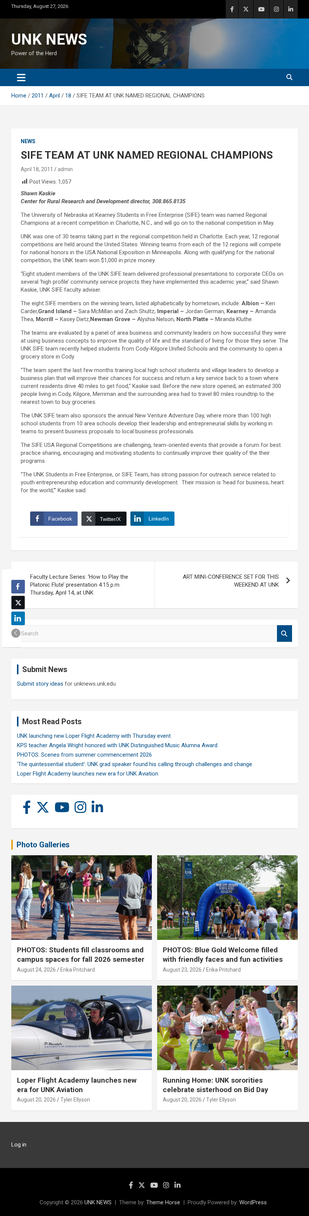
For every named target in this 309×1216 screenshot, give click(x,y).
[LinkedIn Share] (18, 618)
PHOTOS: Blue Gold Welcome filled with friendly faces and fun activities (223, 955)
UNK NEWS (49, 39)
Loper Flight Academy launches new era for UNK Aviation (87, 773)
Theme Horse (163, 1202)
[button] (15, 633)
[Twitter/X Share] (18, 602)
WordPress (253, 1202)
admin (65, 169)
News (28, 141)
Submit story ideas (40, 683)
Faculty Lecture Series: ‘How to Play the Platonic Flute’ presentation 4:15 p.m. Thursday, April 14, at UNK (79, 584)
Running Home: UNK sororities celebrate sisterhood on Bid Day (215, 1085)
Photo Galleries (43, 844)
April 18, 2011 (37, 169)
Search (284, 633)
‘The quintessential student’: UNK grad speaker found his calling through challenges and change (134, 764)
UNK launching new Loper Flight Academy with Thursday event (94, 735)
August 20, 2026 (36, 1100)
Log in (18, 1144)
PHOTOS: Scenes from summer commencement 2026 (84, 754)
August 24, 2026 (36, 970)
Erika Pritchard (77, 970)
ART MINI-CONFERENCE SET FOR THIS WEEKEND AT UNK (231, 580)
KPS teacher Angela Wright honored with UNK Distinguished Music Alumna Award (117, 745)
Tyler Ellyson (75, 1100)
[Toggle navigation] (21, 77)
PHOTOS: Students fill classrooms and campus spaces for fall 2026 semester (80, 955)
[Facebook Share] (18, 586)
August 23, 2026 (182, 970)
